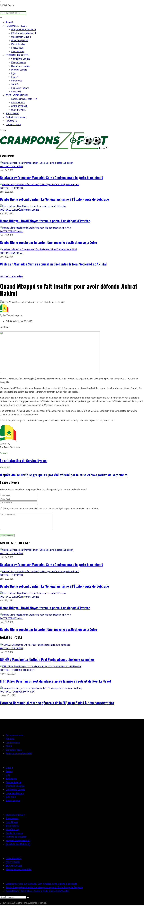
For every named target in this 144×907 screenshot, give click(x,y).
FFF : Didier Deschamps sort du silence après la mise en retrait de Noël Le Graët (55, 681)
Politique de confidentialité (19, 753)
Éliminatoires (17, 51)
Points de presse (19, 40)
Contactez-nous (13, 124)
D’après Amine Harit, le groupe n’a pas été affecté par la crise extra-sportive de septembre (63, 474)
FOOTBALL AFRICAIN (16, 26)
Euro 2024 (16, 91)
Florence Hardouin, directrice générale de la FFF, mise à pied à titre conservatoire (57, 702)
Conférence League (15, 789)
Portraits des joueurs (16, 117)
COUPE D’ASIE (18, 110)
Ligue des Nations (20, 88)
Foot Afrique (17, 47)
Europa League (18, 62)
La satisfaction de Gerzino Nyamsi (23, 460)
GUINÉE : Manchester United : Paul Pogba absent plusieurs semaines (47, 659)
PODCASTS (11, 121)
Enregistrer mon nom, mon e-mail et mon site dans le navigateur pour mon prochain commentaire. (50, 508)
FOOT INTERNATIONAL (17, 95)
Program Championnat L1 (23, 29)
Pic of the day (18, 44)
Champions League (20, 58)
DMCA (9, 746)
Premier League (19, 69)
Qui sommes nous (14, 735)
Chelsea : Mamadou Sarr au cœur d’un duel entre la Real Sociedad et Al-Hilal (53, 263)
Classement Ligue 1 (21, 37)
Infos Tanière (12, 113)
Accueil (9, 22)
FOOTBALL (6, 670)
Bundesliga (16, 80)
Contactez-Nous (14, 750)
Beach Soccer (18, 102)
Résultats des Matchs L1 (23, 33)
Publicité (10, 739)
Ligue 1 (15, 77)
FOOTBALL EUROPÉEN (17, 55)
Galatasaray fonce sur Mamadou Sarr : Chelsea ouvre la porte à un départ (51, 177)
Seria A (14, 84)
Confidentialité (13, 742)
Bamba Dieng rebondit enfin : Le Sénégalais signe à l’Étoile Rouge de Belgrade (54, 199)
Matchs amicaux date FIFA (24, 99)
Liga (13, 73)
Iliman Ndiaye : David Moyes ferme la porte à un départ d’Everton (45, 220)
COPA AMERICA (19, 106)
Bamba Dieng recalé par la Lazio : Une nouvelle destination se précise (48, 242)
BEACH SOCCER (14, 865)
